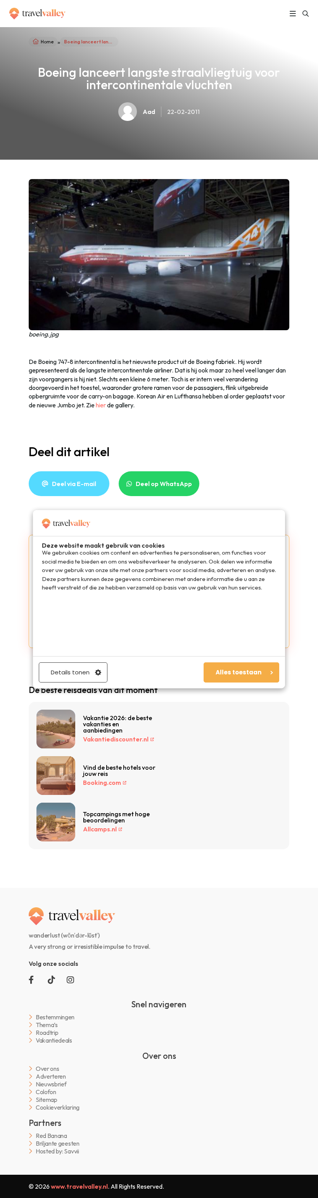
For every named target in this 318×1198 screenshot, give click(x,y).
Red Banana (51, 1135)
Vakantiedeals (54, 1040)
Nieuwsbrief (51, 1084)
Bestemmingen (55, 1017)
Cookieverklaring (58, 1107)
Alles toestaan (238, 672)
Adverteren (51, 1076)
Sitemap (46, 1099)
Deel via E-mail (74, 484)
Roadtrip (47, 1032)
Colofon (46, 1092)
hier (101, 405)
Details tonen (70, 672)
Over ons (47, 1068)
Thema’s (47, 1025)
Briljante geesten (58, 1143)
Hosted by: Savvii (57, 1151)
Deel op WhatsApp (164, 484)
